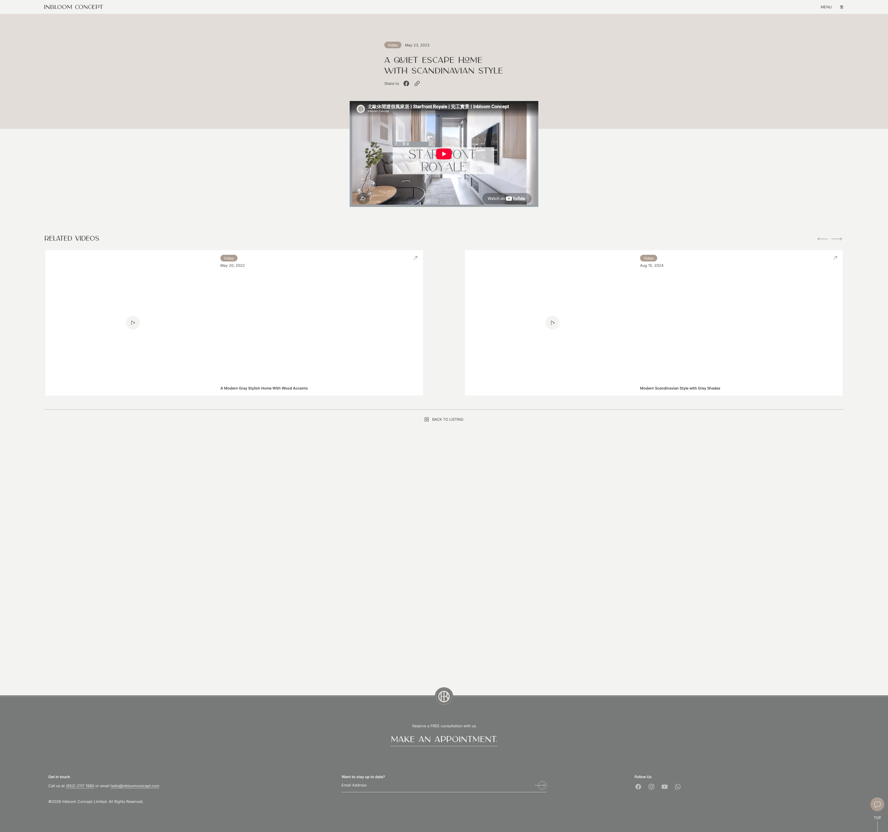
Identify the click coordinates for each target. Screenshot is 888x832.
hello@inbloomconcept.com (135, 785)
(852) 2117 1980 (80, 785)
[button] (823, 239)
